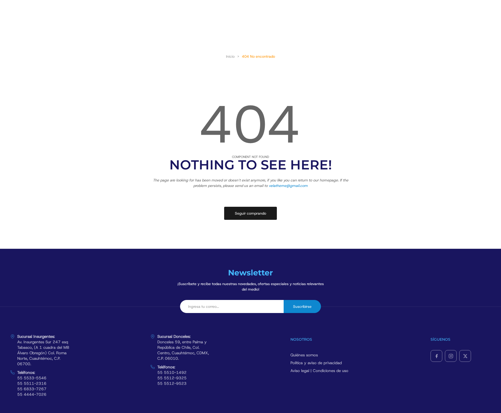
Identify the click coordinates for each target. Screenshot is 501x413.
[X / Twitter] (465, 356)
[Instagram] (451, 356)
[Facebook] (436, 356)
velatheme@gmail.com (288, 185)
